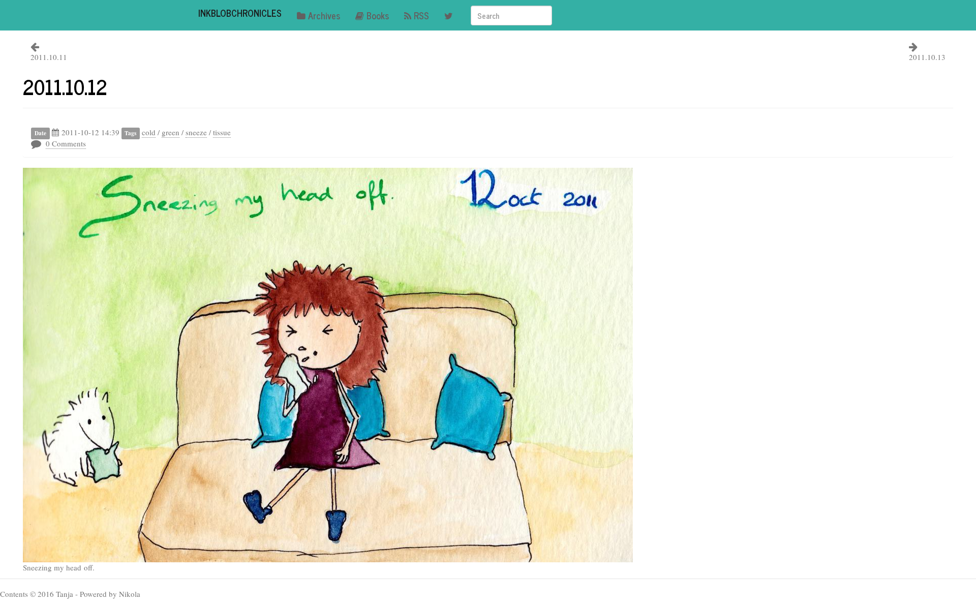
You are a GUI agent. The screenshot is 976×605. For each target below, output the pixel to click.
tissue (222, 132)
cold (149, 132)
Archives (324, 15)
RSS (421, 15)
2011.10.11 (48, 57)
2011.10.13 (927, 57)
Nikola (129, 594)
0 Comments (66, 143)
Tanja (64, 594)
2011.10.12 (65, 86)
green (170, 132)
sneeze (196, 132)
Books (378, 15)
